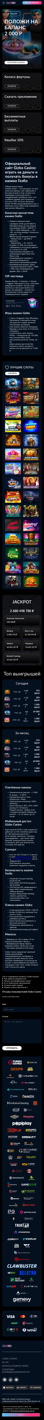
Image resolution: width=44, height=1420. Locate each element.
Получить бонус (16, 62)
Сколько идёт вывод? (13, 985)
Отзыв (5, 1016)
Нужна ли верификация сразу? (17, 981)
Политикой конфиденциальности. (22, 1411)
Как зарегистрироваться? (15, 979)
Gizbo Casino (9, 1359)
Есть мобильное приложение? (17, 983)
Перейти (11, 86)
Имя (4, 1004)
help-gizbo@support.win (21, 859)
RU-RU (5, 1362)
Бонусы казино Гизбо (15, 1366)
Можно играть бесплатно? (16, 987)
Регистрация (32, 3)
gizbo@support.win (24, 857)
